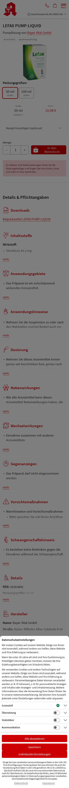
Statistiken (8, 720)
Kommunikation (11, 727)
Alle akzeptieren (35, 738)
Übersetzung (9, 712)
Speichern (34, 747)
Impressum (48, 783)
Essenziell (7, 705)
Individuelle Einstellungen (35, 754)
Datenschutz (21, 783)
